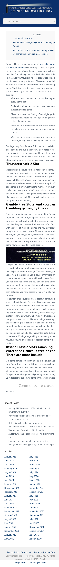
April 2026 (9, 464)
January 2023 (35, 507)
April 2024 (9, 480)
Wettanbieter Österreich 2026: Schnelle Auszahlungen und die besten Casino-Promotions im (31, 434)
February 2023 (10, 507)
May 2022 (8, 523)
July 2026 (34, 456)
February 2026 (10, 468)
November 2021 (11, 531)
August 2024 (10, 472)
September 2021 (37, 531)
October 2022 (10, 515)
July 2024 (34, 472)
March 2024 (35, 480)
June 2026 (9, 460)
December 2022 (11, 511)
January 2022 (10, 527)
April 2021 (9, 538)
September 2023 (37, 492)
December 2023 (11, 488)
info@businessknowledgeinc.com (30, 562)
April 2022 (34, 523)
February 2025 (36, 468)
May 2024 (34, 476)
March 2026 (35, 464)
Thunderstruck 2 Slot (22, 38)
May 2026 (34, 460)
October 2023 (10, 492)
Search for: (9, 391)
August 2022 (10, 519)
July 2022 (34, 519)
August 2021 (10, 534)
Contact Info (26, 552)
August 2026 (10, 456)
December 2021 (37, 527)
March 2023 (35, 503)
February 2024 (10, 484)
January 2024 (35, 484)
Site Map (38, 552)
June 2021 (34, 534)
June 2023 (9, 499)
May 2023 (34, 499)
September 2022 (37, 515)
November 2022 (37, 511)
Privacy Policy (13, 552)
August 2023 (10, 495)
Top (56, 564)
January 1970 (35, 538)
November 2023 (37, 488)
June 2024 (9, 476)
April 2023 (9, 503)
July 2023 (34, 495)
